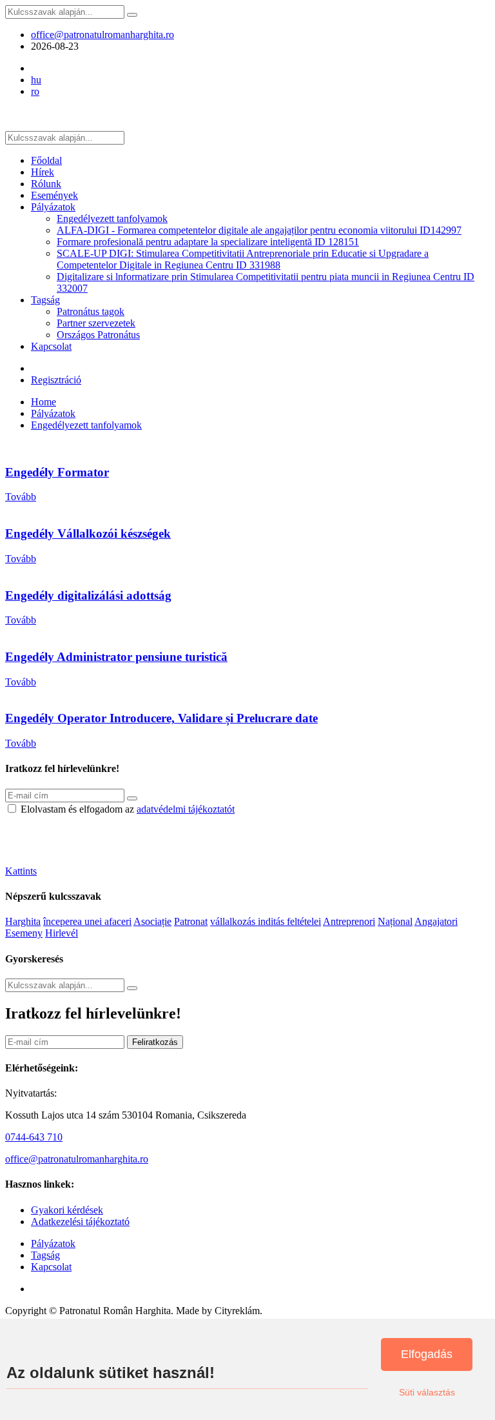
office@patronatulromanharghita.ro (102, 34)
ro (35, 91)
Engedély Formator (57, 472)
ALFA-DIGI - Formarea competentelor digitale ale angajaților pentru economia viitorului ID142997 (259, 230)
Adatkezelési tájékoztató (80, 1221)
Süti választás (427, 1392)
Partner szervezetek (96, 323)
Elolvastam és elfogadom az (128, 809)
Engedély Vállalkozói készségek (88, 533)
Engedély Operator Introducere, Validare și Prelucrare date (161, 718)
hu (36, 79)
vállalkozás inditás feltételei (265, 921)
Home (43, 401)
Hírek (42, 172)
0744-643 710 (34, 1136)
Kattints (21, 871)
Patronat (191, 921)
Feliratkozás (155, 1042)
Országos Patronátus (98, 334)
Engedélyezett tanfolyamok (112, 218)
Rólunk (46, 183)
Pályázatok (53, 206)
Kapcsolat (51, 346)
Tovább (20, 496)
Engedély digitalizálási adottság (88, 595)
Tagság (45, 299)
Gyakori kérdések (67, 1209)
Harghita (23, 921)
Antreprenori (349, 921)
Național (395, 921)
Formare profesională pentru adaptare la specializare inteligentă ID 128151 (208, 241)
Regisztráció (56, 379)
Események (54, 195)
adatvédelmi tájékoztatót (186, 809)
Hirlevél (61, 933)
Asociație (152, 921)
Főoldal (46, 160)
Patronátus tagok (90, 311)
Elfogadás (426, 1354)
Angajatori (436, 921)
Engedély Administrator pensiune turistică (116, 657)
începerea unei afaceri (87, 921)
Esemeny (24, 933)
